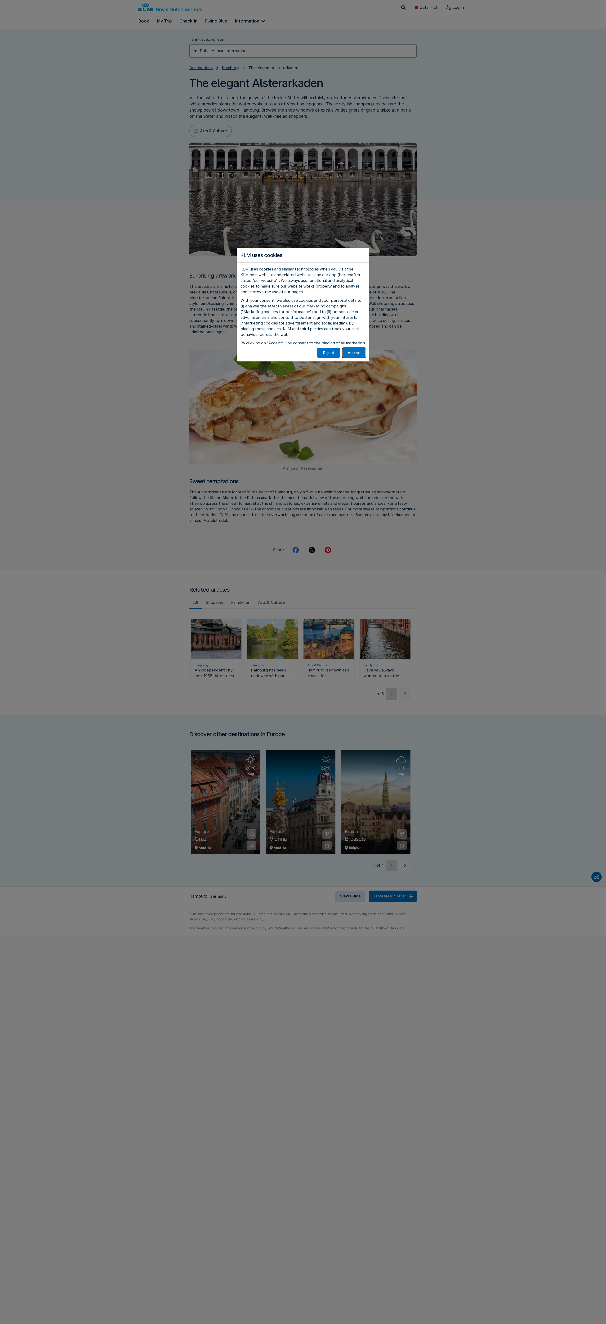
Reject (328, 353)
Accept (354, 353)
